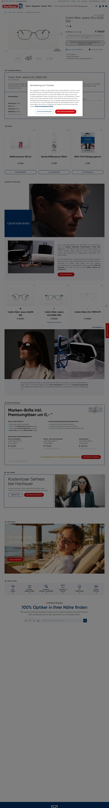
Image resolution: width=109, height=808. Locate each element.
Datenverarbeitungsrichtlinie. (44, 106)
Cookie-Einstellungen (44, 111)
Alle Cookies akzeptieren (65, 111)
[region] (55, 98)
